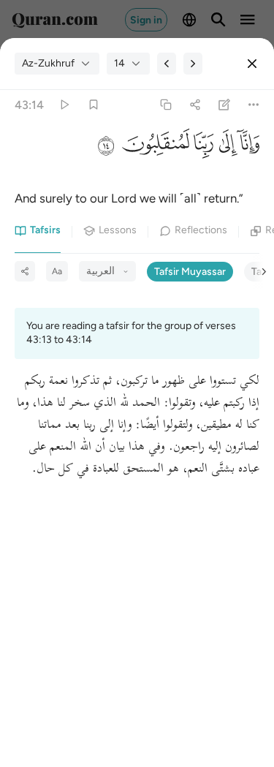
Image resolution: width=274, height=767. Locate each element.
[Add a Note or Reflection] (224, 105)
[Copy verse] (165, 105)
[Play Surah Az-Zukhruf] (64, 105)
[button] (248, 147)
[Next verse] (192, 64)
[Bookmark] (93, 105)
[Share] (195, 105)
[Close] (252, 63)
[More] (254, 105)
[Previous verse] (166, 64)
